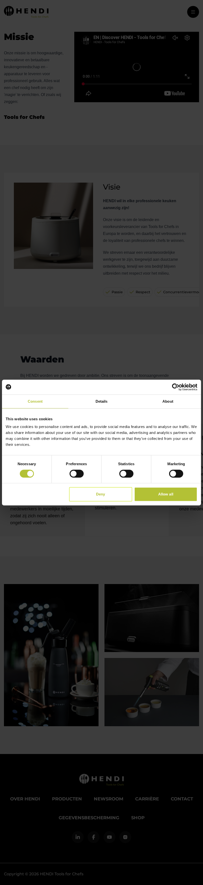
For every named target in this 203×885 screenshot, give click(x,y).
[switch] (77, 474)
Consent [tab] (35, 401)
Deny (100, 494)
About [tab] (167, 401)
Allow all (165, 494)
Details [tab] (102, 401)
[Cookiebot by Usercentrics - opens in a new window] (175, 387)
